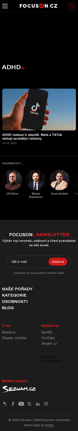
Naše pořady (17, 288)
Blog (8, 307)
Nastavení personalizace (51, 359)
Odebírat (58, 262)
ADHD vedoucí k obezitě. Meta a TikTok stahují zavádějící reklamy (32, 136)
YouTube (48, 338)
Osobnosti (15, 301)
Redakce (8, 332)
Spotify (46, 332)
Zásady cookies (14, 338)
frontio (49, 425)
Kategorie (14, 295)
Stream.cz (49, 343)
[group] (12, 182)
